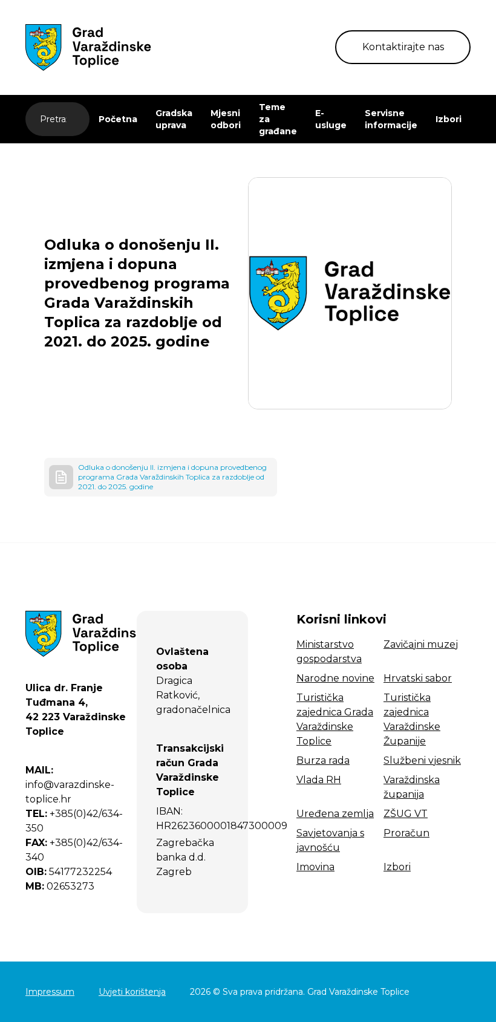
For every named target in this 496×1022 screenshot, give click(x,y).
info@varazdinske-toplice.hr (69, 784)
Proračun (406, 833)
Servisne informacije (391, 119)
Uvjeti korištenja (132, 991)
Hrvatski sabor (417, 678)
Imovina (315, 867)
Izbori (449, 119)
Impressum (49, 991)
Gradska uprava (173, 119)
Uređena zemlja (335, 813)
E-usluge (331, 119)
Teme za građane (278, 119)
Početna (118, 119)
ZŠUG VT (405, 813)
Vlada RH (318, 780)
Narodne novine (335, 678)
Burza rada (323, 760)
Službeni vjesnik (422, 760)
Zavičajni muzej (420, 644)
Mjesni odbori (225, 119)
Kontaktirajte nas (403, 47)
